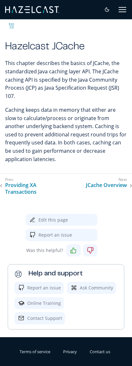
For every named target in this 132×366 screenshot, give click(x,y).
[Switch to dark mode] (107, 9)
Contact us (100, 351)
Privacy (70, 351)
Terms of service (35, 351)
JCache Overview (106, 185)
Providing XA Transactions (21, 188)
